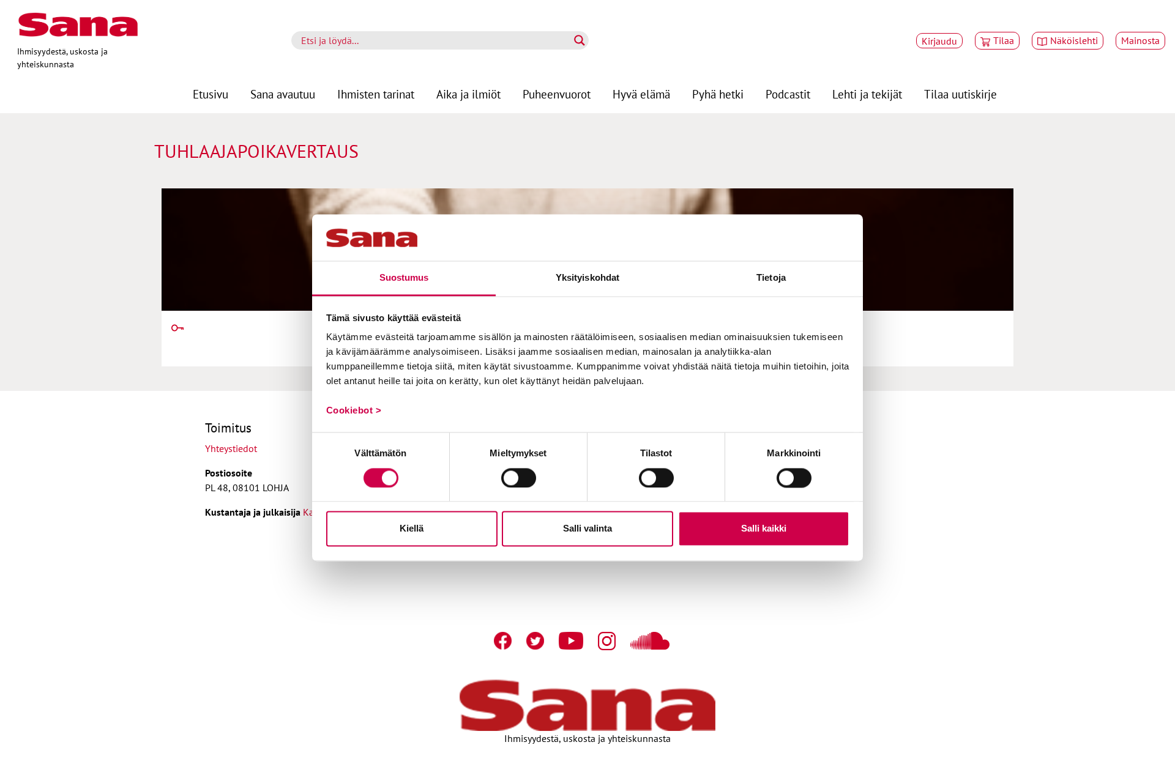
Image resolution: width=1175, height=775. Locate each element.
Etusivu (210, 94)
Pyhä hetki (718, 94)
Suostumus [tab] (404, 278)
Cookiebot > (354, 411)
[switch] (518, 478)
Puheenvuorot (557, 94)
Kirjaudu (939, 41)
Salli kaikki (763, 529)
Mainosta (1140, 40)
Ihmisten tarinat (375, 94)
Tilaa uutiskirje (960, 94)
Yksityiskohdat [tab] (587, 278)
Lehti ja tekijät (867, 94)
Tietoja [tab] (771, 278)
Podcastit (788, 94)
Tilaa (1003, 40)
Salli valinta (587, 529)
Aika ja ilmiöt (468, 94)
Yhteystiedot (231, 448)
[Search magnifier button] (579, 40)
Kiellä (411, 529)
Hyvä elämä (641, 94)
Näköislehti (1074, 40)
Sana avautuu (282, 94)
